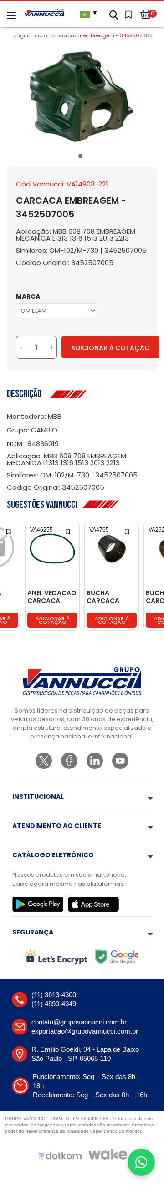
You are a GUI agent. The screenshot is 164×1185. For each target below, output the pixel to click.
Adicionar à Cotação (110, 347)
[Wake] (108, 1154)
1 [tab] (82, 157)
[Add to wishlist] (9, 531)
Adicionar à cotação (53, 620)
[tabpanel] (82, 97)
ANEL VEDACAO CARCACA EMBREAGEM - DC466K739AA (52, 597)
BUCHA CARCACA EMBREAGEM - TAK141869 (109, 597)
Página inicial (31, 35)
